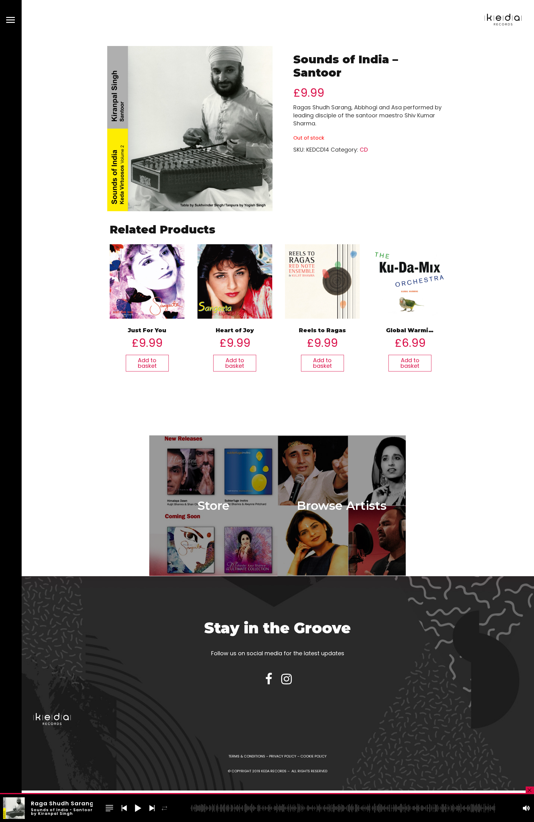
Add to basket (147, 363)
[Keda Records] (503, 20)
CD (364, 149)
